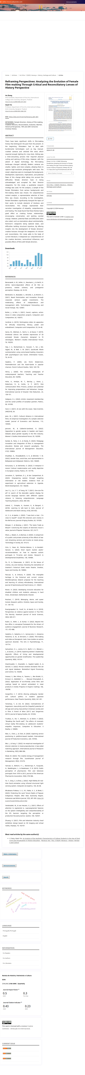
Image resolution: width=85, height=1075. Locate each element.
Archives (14, 75)
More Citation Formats (55, 173)
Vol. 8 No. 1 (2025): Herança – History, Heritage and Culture (37, 75)
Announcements (71, 2)
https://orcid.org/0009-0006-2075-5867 (15, 101)
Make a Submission (10, 854)
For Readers (6, 953)
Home (7, 75)
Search (6, 877)
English (5, 936)
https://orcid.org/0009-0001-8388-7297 (15, 111)
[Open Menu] (3, 7)
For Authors (6, 958)
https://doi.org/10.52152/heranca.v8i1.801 (23, 117)
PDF (51, 139)
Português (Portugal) (9, 931)
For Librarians (7, 963)
